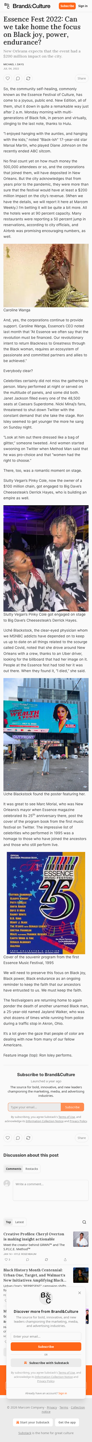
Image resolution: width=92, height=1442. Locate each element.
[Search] (84, 1222)
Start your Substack (34, 1422)
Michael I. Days (13, 64)
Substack (24, 1433)
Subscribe (67, 6)
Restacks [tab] (31, 1169)
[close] (79, 1292)
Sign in (83, 6)
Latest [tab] (19, 1222)
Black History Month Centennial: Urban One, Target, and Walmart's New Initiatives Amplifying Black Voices (34, 1275)
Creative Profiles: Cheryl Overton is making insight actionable (33, 1236)
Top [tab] (8, 1222)
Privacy (52, 1407)
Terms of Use (66, 1372)
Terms (63, 1407)
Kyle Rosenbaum (25, 1254)
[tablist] (21, 1169)
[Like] (7, 78)
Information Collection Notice (54, 1377)
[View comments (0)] (18, 78)
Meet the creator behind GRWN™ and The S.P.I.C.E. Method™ (34, 1247)
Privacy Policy (45, 1381)
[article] (46, 1246)
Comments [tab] (13, 1169)
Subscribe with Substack (49, 1363)
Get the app (67, 1422)
